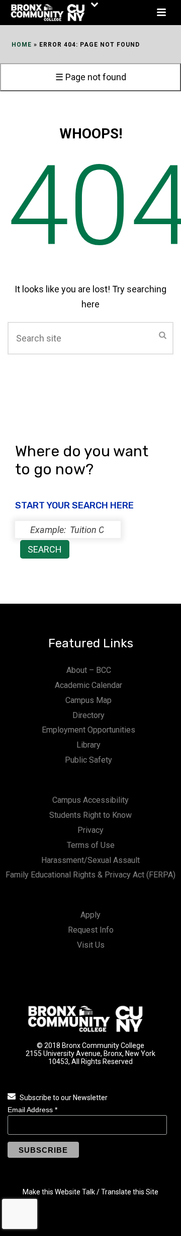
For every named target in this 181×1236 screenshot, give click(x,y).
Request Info (91, 930)
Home (22, 44)
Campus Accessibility (90, 800)
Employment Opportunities (88, 730)
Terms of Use (91, 845)
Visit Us (91, 945)
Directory (88, 715)
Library (88, 745)
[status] (68, 529)
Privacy (90, 830)
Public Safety (88, 760)
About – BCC (88, 670)
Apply (90, 915)
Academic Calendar (88, 685)
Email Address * (32, 1110)
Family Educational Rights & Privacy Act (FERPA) (90, 874)
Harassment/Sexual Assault (90, 860)
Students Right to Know (90, 815)
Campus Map (88, 700)
